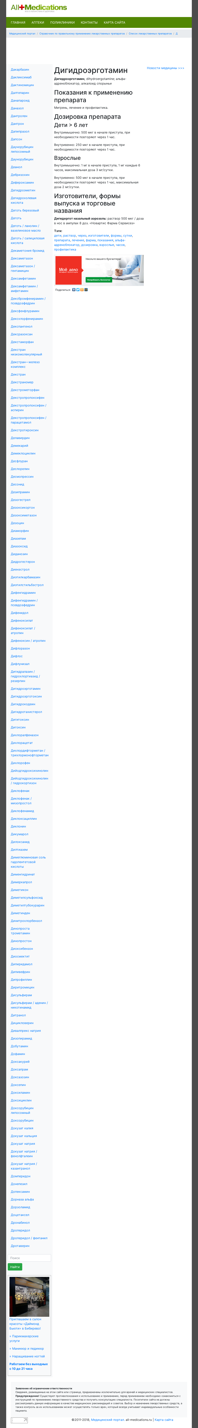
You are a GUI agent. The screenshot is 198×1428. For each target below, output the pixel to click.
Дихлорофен (20, 763)
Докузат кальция (24, 1136)
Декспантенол (21, 326)
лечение (78, 240)
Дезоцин (17, 523)
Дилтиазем (19, 849)
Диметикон (19, 890)
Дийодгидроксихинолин (29, 771)
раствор (69, 235)
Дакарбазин (20, 69)
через (82, 235)
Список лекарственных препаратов (150, 33)
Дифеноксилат (22, 620)
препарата (62, 240)
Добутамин (19, 1046)
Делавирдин (20, 438)
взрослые (106, 245)
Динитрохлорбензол (26, 921)
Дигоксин (18, 727)
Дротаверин (20, 1246)
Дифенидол (19, 613)
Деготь (16, 218)
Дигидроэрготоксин (26, 696)
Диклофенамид (22, 811)
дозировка (89, 245)
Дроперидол (20, 1230)
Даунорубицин (22, 159)
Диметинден (20, 913)
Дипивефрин (20, 972)
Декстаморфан (22, 342)
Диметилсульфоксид (27, 897)
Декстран (18, 374)
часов (120, 245)
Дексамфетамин (23, 278)
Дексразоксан (21, 334)
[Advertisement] (99, 49)
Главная (18, 22)
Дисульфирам (21, 995)
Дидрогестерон (23, 562)
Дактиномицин (22, 85)
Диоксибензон (22, 949)
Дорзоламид (20, 1207)
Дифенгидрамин (23, 593)
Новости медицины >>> (165, 68)
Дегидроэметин (23, 190)
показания (105, 240)
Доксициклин (21, 1100)
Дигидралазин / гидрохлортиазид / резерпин (25, 676)
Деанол (16, 167)
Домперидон (20, 1176)
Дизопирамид (21, 1038)
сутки (127, 235)
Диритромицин (22, 987)
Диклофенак (20, 791)
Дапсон (16, 139)
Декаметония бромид (27, 250)
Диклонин (18, 826)
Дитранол (18, 1015)
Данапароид (20, 100)
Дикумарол (19, 834)
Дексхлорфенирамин (27, 319)
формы (116, 235)
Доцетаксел (20, 1215)
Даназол (17, 108)
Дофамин (18, 1054)
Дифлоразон (20, 648)
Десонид (17, 484)
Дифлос (17, 656)
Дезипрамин (20, 492)
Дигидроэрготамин (25, 688)
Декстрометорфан (25, 390)
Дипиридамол (21, 964)
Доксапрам (19, 1069)
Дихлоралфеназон (24, 735)
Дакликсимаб (21, 77)
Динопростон (21, 941)
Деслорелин (20, 469)
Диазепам (18, 538)
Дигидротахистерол (26, 712)
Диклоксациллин (24, 819)
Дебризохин (20, 175)
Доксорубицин (22, 1120)
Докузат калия (22, 1128)
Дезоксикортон (23, 507)
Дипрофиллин (21, 979)
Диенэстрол (20, 569)
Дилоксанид (20, 842)
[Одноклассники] (82, 288)
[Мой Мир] (86, 288)
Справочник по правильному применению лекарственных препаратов (82, 33)
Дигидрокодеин (23, 704)
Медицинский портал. (108, 1420)
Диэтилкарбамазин (25, 577)
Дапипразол (20, 131)
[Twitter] (78, 288)
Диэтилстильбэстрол (27, 585)
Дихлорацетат (22, 743)
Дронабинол (20, 1222)
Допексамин (20, 1192)
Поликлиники (62, 22)
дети (57, 235)
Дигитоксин (20, 719)
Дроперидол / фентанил (29, 1238)
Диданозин (19, 554)
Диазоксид (19, 546)
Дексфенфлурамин (25, 311)
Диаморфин (20, 531)
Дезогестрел (20, 500)
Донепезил (19, 1184)
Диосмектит (20, 956)
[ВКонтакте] (74, 288)
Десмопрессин (22, 476)
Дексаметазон (22, 258)
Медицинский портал (22, 33)
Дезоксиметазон (24, 515)
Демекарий (19, 445)
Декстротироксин (24, 430)
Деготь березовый (25, 210)
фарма (91, 240)
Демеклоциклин (23, 453)
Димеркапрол (21, 882)
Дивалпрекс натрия (26, 1031)
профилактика (65, 249)
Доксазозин (20, 1077)
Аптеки (38, 22)
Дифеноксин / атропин (28, 641)
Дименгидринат (23, 874)
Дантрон (17, 124)
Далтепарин (20, 93)
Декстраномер (22, 382)
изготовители (98, 235)
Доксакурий (20, 1062)
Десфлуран (19, 461)
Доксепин (18, 1085)
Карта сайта (114, 22)
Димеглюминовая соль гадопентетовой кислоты (28, 861)
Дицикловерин (22, 1023)
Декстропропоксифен (27, 398)
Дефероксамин (22, 182)
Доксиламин (20, 1092)
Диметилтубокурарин (27, 905)
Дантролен (19, 116)
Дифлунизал (20, 664)
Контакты (89, 22)
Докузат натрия (23, 1144)
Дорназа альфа (22, 1199)
